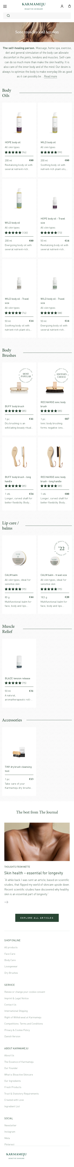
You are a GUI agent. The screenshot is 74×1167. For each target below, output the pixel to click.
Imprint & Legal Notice (16, 998)
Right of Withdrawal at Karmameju (22, 1017)
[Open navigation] (5, 6)
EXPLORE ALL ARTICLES (37, 917)
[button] (13, 152)
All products (11, 947)
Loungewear (11, 966)
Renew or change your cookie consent (24, 991)
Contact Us (10, 1004)
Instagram (9, 1131)
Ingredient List (12, 1106)
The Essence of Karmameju (19, 1061)
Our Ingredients (12, 1080)
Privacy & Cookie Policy (17, 1030)
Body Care (10, 960)
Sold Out (33, 779)
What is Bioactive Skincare (18, 1074)
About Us (9, 1055)
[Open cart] (69, 5)
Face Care (9, 953)
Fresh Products (12, 1087)
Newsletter (10, 1125)
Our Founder (11, 1068)
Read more (50, 76)
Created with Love (14, 1099)
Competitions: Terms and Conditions (23, 1023)
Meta (7, 1138)
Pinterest (9, 1144)
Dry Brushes (11, 972)
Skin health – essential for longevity (33, 873)
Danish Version (12, 1036)
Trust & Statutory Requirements (21, 1093)
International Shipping (16, 1010)
